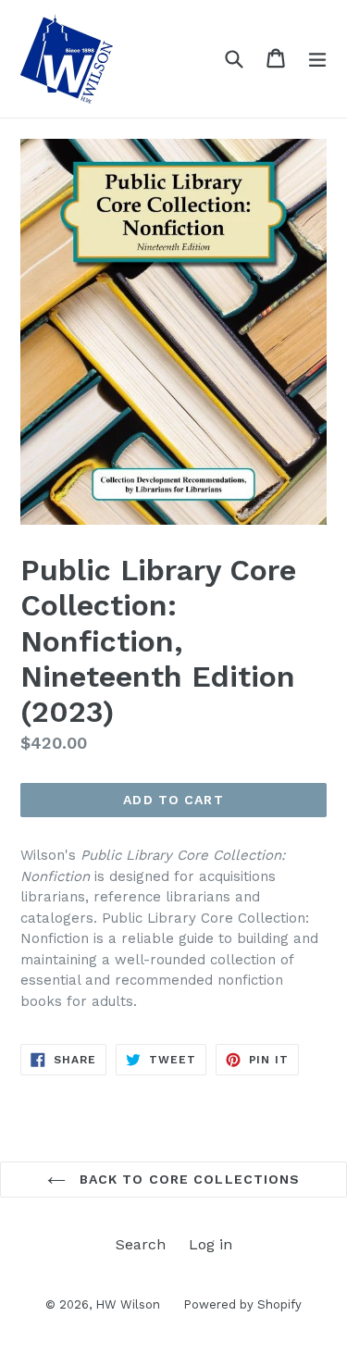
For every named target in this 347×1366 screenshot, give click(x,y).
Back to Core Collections (188, 1179)
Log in (210, 1244)
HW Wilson (127, 1304)
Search (141, 1244)
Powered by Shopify (242, 1304)
